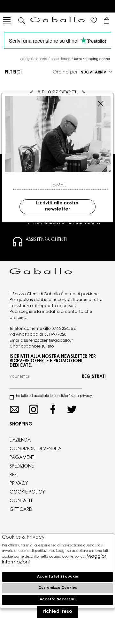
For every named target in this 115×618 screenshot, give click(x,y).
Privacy (19, 484)
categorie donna (33, 59)
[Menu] (7, 20)
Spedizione (22, 466)
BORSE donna (60, 59)
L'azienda (20, 440)
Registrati (93, 377)
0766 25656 (62, 329)
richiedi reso (57, 612)
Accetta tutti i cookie (57, 577)
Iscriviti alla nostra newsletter (57, 206)
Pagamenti (22, 458)
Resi (14, 475)
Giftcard (21, 510)
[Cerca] (21, 20)
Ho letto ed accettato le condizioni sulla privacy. (54, 396)
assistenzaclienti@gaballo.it (46, 341)
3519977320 (55, 335)
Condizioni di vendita (35, 449)
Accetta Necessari (57, 599)
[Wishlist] (93, 20)
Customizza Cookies (57, 588)
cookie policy (27, 492)
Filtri (13, 72)
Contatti (21, 501)
